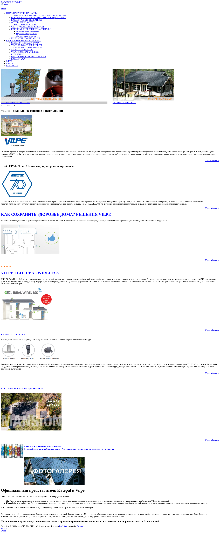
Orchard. (80, 526)
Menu (3, 9)
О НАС (9, 61)
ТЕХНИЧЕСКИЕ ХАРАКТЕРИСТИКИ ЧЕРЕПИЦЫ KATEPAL (39, 15)
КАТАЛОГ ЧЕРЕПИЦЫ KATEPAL (26, 20)
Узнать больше (212, 208)
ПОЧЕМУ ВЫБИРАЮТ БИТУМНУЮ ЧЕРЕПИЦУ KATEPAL (38, 18)
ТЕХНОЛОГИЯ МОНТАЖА (24, 24)
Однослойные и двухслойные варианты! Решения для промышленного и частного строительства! (69, 449)
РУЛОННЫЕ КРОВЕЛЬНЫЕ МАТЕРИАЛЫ (31, 29)
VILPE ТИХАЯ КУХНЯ (22, 50)
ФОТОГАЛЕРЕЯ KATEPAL (23, 22)
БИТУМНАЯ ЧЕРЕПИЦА (124, 103)
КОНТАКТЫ (12, 66)
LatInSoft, (63, 526)
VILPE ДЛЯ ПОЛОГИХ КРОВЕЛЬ (26, 47)
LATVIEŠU (6, 2)
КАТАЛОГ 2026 (18, 59)
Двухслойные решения (26, 36)
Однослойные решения (26, 34)
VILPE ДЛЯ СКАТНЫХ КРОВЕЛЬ (26, 45)
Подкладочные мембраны (27, 31)
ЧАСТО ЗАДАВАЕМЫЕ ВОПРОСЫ (27, 27)
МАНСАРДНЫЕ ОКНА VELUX (25, 38)
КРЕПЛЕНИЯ (17, 54)
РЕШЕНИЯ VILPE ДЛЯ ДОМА (25, 43)
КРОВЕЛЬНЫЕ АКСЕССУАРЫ (15, 103)
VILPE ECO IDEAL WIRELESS (25, 52)
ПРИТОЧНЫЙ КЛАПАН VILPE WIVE (28, 56)
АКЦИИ (10, 63)
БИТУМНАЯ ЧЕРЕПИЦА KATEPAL (22, 13)
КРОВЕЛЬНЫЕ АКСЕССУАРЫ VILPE (23, 40)
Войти (4, 528)
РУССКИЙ (17, 2)
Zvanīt (3, 531)
